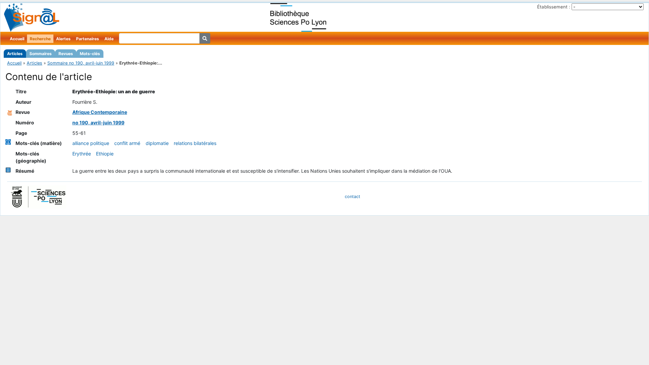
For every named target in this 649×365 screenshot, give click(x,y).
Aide (109, 38)
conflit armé (127, 143)
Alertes (63, 38)
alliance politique (90, 143)
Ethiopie (105, 153)
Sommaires (40, 53)
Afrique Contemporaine (99, 112)
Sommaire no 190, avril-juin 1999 (80, 63)
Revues (65, 53)
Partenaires (87, 38)
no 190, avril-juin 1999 (98, 122)
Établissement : (553, 6)
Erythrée (81, 153)
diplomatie (157, 143)
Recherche (40, 38)
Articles (15, 53)
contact (352, 196)
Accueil (17, 38)
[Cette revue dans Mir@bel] (10, 112)
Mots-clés (90, 53)
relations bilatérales (195, 143)
